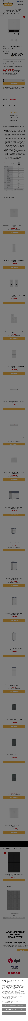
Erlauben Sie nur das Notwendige (14, 1005)
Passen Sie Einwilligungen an (14, 1009)
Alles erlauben (14, 1013)
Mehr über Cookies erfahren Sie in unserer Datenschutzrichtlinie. (12, 1002)
